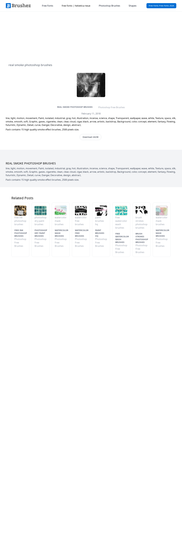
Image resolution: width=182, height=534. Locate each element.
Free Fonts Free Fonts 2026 (161, 5)
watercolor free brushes (81, 233)
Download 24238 (90, 137)
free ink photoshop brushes (20, 233)
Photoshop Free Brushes (111, 107)
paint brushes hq (99, 233)
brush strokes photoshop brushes (142, 238)
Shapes (132, 5)
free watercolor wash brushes (122, 238)
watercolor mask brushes (61, 233)
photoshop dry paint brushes (41, 233)
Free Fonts (47, 5)
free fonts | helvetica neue (76, 5)
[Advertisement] (91, 37)
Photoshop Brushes (109, 5)
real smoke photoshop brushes (75, 107)
